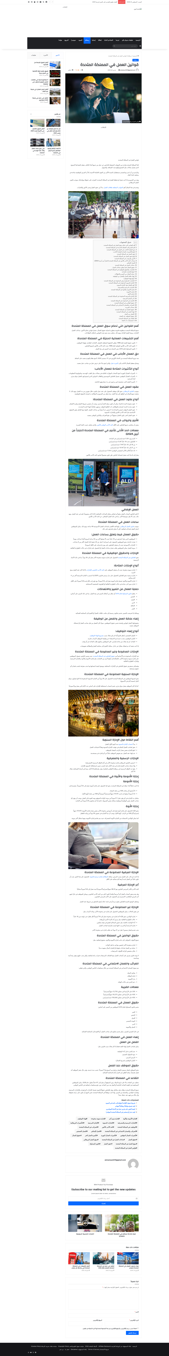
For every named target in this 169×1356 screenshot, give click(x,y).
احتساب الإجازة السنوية (125, 744)
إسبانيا (93, 40)
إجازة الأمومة (130, 292)
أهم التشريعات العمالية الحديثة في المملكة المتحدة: (120, 247)
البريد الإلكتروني (134, 1320)
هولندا (60, 40)
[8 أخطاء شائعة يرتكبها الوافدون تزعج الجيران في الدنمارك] (53, 143)
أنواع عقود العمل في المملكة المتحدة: (124, 256)
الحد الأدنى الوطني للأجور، (105, 425)
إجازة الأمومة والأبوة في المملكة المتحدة (122, 289)
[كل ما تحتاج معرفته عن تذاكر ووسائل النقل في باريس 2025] (53, 123)
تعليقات (33, 55)
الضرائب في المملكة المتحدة (88, 1127)
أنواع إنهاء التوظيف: (128, 278)
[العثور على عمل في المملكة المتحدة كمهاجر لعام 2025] (103, 1258)
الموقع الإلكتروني (97, 1320)
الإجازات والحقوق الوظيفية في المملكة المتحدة (121, 269)
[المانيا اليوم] (138, 9)
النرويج (66, 40)
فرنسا (117, 40)
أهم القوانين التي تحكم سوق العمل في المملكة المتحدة (119, 245)
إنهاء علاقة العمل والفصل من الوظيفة (123, 276)
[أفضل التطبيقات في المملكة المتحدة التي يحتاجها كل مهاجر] (79, 1258)
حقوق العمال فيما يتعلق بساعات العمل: (123, 267)
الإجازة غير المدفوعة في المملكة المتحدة (122, 300)
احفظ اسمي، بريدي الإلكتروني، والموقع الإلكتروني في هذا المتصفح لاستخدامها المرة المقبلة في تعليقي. (109, 1328)
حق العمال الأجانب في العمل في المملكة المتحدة (121, 249)
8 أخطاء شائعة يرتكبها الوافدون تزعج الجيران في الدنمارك (101, 2)
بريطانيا (87, 40)
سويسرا (73, 40)
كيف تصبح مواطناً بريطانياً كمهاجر (125, 1106)
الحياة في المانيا (108, 40)
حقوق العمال (76, 1135)
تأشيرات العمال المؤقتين (128, 1135)
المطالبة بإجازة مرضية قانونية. (98, 877)
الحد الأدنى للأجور (107, 1127)
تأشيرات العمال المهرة (108, 1135)
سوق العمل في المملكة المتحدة (126, 1144)
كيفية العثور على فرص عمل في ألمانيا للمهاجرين (120, 1109)
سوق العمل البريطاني (90, 1140)
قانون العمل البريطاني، (127, 526)
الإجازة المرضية (93, 1123)
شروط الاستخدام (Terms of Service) (98, 1349)
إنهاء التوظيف (82, 1119)
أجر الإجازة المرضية (128, 298)
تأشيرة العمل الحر (91, 1135)
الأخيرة (46, 55)
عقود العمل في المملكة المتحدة (126, 254)
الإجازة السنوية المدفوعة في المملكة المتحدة (121, 283)
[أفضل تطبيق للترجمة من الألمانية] (55, 65)
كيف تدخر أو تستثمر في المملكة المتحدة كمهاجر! (120, 1112)
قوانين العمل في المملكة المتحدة (125, 1148)
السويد (80, 40)
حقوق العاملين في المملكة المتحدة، (104, 656)
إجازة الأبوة (131, 294)
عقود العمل (107, 1144)
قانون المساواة (94, 1144)
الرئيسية (138, 40)
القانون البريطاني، (128, 391)
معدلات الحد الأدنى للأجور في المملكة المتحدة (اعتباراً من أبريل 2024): (114, 261)
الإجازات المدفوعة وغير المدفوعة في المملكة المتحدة (119, 281)
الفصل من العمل (129, 314)
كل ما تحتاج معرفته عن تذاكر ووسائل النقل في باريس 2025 (53, 131)
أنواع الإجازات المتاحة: (128, 272)
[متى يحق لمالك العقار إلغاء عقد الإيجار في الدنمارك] (37, 143)
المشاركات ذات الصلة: (127, 320)
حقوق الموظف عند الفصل (126, 316)
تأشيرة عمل (115, 363)
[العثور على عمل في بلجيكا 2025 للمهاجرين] (55, 100)
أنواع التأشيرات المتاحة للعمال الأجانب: (124, 252)
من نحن (61, 1349)
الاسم (137, 1312)
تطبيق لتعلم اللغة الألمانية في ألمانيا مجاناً (40, 72)
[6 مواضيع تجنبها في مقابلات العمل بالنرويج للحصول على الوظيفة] (55, 82)
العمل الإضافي (131, 263)
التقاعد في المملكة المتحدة (126, 318)
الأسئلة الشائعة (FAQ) (91, 1346)
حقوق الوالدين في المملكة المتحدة (124, 303)
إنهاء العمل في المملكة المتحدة (125, 312)
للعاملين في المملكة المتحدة (127, 557)
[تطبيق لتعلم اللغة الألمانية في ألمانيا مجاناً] (55, 73)
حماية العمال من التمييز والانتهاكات (124, 274)
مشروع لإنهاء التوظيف (97, 635)
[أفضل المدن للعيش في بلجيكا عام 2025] (55, 92)
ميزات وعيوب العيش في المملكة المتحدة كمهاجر (129, 1267)
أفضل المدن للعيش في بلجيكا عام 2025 (39, 90)
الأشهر (58, 55)
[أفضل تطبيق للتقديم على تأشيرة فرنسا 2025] (37, 123)
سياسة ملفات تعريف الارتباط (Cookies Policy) (44, 1346)
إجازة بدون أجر (114, 1119)
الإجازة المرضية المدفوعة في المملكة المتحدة (121, 296)
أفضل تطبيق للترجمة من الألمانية (41, 63)
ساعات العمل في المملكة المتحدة (124, 265)
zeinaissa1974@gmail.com (127, 70)
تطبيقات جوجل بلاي (127, 40)
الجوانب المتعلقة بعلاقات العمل (113, 187)
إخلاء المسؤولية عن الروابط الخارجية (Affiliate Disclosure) (114, 1346)
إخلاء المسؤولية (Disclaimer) (79, 1349)
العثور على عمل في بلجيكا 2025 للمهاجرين (40, 99)
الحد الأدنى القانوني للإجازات (95, 570)
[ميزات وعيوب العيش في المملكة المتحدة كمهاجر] (128, 1258)
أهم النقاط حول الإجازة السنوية (125, 285)
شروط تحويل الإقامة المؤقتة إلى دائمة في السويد (120, 1103)
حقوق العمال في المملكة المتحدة (124, 309)
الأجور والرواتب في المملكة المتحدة (125, 258)
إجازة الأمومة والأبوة (129, 1119)
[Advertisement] (65, 21)
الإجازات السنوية (108, 1123)
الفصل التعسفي (81, 1131)
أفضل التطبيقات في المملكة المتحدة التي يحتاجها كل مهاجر (81, 1267)
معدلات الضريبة (129, 307)
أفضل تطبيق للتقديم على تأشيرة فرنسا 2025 (37, 130)
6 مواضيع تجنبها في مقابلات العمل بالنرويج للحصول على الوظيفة (39, 82)
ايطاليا (100, 40)
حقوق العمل (132, 1140)
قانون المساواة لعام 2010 (124, 594)
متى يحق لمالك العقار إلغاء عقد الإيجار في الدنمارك (38, 150)
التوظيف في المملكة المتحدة (127, 1127)
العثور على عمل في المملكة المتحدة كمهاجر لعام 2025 (105, 1267)
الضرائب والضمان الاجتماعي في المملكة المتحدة (120, 305)
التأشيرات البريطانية (76, 1123)
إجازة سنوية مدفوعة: (97, 1119)
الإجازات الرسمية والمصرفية (126, 287)
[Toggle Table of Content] (134, 242)
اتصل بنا (67, 1349)
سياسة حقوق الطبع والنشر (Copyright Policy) (71, 1346)
